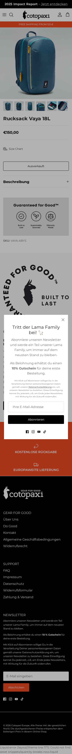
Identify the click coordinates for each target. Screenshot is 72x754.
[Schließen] (63, 319)
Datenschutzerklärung (40, 387)
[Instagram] (33, 431)
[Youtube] (38, 431)
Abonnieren (36, 419)
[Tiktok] (44, 431)
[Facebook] (27, 431)
